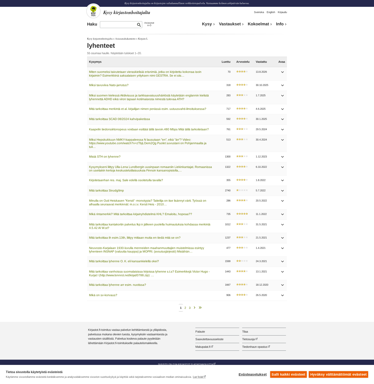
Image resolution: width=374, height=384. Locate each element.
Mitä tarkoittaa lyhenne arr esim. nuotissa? (117, 284)
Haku (92, 24)
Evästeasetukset (253, 374)
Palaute (200, 331)
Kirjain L (143, 38)
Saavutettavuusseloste (209, 339)
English (271, 12)
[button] (282, 73)
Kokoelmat (258, 24)
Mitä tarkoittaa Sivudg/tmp (106, 190)
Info (280, 24)
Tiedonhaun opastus (254, 346)
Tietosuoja (248, 339)
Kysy (207, 24)
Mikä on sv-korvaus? (103, 295)
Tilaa (245, 331)
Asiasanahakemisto (125, 38)
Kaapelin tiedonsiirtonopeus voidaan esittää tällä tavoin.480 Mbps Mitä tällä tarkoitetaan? (149, 129)
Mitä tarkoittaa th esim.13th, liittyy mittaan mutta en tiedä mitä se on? (135, 237)
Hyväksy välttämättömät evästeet (338, 374)
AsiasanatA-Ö (149, 24)
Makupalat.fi (202, 346)
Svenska (259, 12)
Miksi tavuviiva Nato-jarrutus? (109, 85)
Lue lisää (198, 376)
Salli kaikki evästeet (288, 374)
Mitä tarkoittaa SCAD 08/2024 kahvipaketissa (119, 119)
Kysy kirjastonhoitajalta (100, 38)
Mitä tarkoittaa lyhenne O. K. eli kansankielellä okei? (124, 261)
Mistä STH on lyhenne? (105, 156)
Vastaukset (230, 24)
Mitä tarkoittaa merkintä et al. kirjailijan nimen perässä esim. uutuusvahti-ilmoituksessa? (147, 108)
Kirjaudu (282, 12)
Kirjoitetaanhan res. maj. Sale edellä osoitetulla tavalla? (126, 180)
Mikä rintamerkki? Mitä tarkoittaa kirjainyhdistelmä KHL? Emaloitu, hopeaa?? (140, 214)
